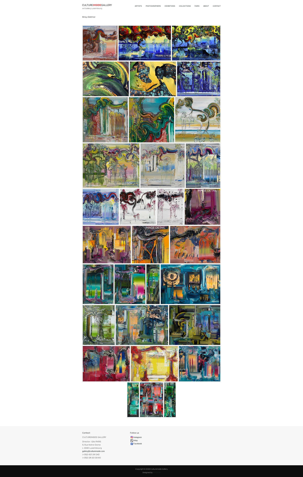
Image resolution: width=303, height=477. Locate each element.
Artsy (135, 440)
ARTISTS (138, 6)
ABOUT (206, 6)
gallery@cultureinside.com (93, 451)
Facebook (137, 444)
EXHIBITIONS (170, 6)
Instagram (137, 437)
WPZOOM (157, 472)
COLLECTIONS (185, 6)
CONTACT (217, 6)
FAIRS (197, 6)
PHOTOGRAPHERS (153, 6)
